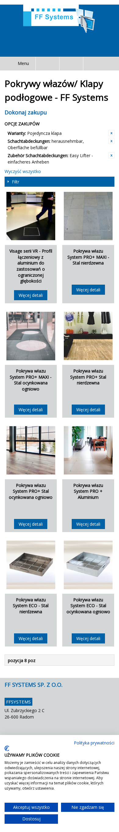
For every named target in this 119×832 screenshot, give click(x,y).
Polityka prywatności (94, 743)
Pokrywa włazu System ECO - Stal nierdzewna (31, 605)
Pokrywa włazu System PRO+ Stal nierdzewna (88, 377)
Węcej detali (31, 295)
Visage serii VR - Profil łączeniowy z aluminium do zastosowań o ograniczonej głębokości (30, 266)
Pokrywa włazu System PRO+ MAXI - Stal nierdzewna (88, 257)
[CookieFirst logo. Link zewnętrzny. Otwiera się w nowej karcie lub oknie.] (7, 748)
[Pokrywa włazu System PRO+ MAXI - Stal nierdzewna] (88, 216)
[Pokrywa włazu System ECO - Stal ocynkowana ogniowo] (88, 565)
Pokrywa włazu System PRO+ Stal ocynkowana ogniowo (30, 491)
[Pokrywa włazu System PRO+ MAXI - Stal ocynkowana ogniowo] (31, 336)
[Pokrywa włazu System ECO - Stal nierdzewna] (31, 565)
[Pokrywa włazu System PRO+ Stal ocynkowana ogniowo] (31, 450)
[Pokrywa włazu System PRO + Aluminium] (88, 450)
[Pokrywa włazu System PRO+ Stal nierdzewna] (88, 336)
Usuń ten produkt (111, 133)
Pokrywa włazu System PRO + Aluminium (88, 491)
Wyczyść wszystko (23, 171)
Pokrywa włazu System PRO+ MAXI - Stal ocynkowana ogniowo (31, 380)
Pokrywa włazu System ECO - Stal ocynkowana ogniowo (88, 605)
